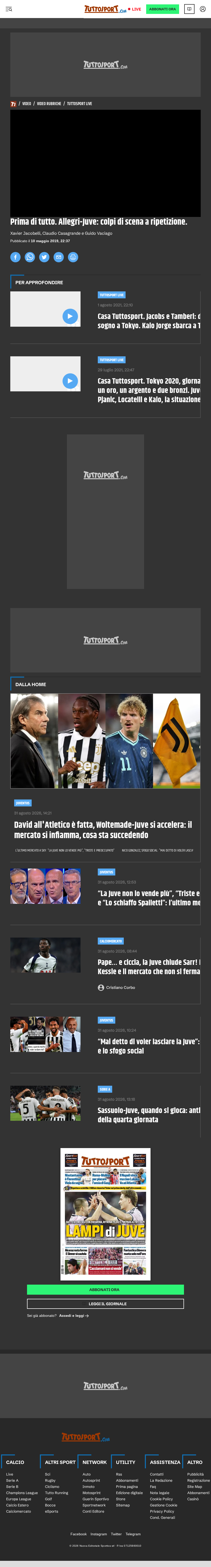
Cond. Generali (162, 1517)
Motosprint (92, 1492)
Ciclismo (52, 1486)
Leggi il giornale (108, 1304)
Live (136, 9)
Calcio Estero (17, 1505)
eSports (51, 1511)
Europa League (18, 1499)
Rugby (50, 1480)
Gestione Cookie (163, 1505)
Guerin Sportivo (96, 1499)
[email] (59, 257)
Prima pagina (127, 1486)
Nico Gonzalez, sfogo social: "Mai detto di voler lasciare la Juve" (165, 850)
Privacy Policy (162, 1511)
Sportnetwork (94, 1505)
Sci (47, 1474)
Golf (48, 1499)
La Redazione (161, 1480)
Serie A (105, 1089)
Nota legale (159, 1492)
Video (26, 104)
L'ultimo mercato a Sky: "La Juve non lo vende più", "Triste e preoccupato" (65, 850)
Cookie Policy (161, 1499)
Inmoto (88, 1486)
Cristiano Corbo (120, 987)
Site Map (194, 1486)
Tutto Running (56, 1492)
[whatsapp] (30, 257)
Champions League (22, 1492)
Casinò (193, 1499)
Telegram (133, 1534)
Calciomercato (111, 941)
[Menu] (8, 9)
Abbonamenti (127, 1480)
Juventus (23, 803)
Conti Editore (93, 1511)
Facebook (79, 1534)
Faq (153, 1486)
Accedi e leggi (71, 1315)
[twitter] (44, 257)
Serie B (12, 1486)
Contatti (156, 1474)
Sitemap (123, 1505)
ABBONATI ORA (162, 9)
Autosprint (91, 1480)
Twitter (116, 1534)
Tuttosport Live (79, 104)
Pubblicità (195, 1474)
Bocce (50, 1505)
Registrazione (198, 1480)
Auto (87, 1474)
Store (120, 1499)
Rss (119, 1474)
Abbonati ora (104, 1290)
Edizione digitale (129, 1492)
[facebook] (15, 257)
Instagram (99, 1534)
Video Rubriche (49, 104)
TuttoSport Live (112, 295)
